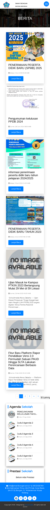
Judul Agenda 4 (25, 445)
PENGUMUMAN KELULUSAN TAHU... (27, 413)
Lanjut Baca (16, 79)
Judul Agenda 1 (25, 456)
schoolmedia (29, 505)
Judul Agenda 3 (25, 434)
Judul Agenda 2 (25, 423)
